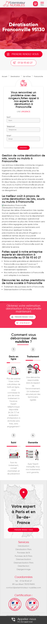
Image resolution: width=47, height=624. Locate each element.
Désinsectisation (23, 559)
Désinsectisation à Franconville (18, 289)
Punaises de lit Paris (23, 556)
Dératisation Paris (23, 549)
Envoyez (23, 148)
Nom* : (9, 117)
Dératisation (23, 546)
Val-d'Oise (27, 76)
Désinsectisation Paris (23, 562)
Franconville (38, 76)
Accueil (4, 76)
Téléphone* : (11, 126)
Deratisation (15, 76)
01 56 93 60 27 (25, 62)
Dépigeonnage (23, 569)
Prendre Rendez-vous (24, 317)
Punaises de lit (23, 552)
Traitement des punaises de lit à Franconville (24, 287)
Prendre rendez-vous (25, 54)
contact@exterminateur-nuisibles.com (23, 587)
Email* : (9, 136)
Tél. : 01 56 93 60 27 (23, 581)
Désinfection (23, 566)
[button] (42, 5)
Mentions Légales (33, 616)
